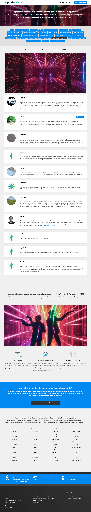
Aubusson (14, 439)
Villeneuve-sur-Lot (76, 460)
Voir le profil (81, 117)
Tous (12, 29)
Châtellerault (35, 436)
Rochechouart (76, 431)
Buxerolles (35, 431)
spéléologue (45, 41)
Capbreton (35, 434)
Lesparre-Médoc (56, 428)
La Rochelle (35, 455)
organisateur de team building (33, 41)
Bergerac (15, 449)
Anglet (14, 431)
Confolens (35, 442)
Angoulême (14, 434)
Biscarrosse (14, 455)
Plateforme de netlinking (10, 504)
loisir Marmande (36, 502)
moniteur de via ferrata (77, 35)
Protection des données (10, 502)
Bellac (14, 447)
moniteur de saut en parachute (62, 35)
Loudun (56, 436)
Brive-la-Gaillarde (35, 428)
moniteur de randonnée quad (46, 35)
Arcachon (14, 436)
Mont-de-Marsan (56, 439)
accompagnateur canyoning (21, 29)
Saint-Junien (76, 444)
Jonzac (35, 452)
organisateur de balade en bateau (43, 38)
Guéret (35, 447)
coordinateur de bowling (36, 29)
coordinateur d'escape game (51, 29)
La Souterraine (35, 457)
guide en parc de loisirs (75, 29)
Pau (56, 457)
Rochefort (76, 434)
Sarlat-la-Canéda (76, 449)
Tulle (76, 455)
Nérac (55, 444)
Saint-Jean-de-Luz (76, 442)
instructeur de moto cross (29, 32)
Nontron (56, 449)
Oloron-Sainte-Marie (55, 452)
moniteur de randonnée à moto (30, 35)
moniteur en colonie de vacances (25, 38)
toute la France (9, 368)
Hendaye (35, 449)
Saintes (76, 439)
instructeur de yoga (52, 32)
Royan (76, 436)
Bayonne (15, 444)
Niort (56, 447)
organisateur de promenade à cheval (76, 38)
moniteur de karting (78, 32)
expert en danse (63, 29)
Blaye (14, 457)
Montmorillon (56, 442)
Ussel (76, 457)
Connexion (69, 2)
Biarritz (14, 452)
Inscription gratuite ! (81, 2)
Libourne (56, 431)
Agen (14, 428)
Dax (35, 444)
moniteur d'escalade (10, 38)
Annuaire (7, 496)
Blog (6, 505)
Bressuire (14, 463)
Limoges (56, 434)
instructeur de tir (42, 32)
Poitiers (76, 428)
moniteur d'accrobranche (66, 32)
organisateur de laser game (59, 38)
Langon (35, 460)
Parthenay (55, 455)
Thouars (76, 452)
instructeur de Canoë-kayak (14, 32)
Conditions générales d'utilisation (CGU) (13, 500)
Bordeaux (14, 460)
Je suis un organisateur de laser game (45, 403)
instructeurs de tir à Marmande (48, 225)
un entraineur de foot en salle (58, 41)
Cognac (35, 439)
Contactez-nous (8, 507)
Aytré (14, 442)
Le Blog (63, 2)
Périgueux (56, 460)
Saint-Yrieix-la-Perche (76, 447)
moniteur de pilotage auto (14, 35)
